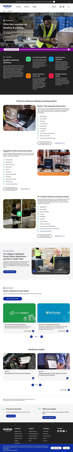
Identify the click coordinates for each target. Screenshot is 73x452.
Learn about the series (44, 143)
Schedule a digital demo (49, 417)
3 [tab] (37, 336)
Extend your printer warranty (11, 49)
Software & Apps (18, 438)
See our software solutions (13, 298)
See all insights (63, 390)
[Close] (69, 1)
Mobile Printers (18, 431)
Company (46, 428)
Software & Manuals (33, 433)
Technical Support (33, 431)
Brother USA (45, 433)
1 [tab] (35, 336)
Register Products (33, 438)
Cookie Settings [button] (56, 448)
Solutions (26, 6)
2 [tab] (36, 336)
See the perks (64, 49)
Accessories (17, 443)
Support (54, 6)
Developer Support (33, 436)
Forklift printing (9, 181)
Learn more (49, 1)
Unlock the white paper (61, 271)
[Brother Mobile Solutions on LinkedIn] (61, 431)
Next (41, 336)
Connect (45, 440)
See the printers (10, 39)
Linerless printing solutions (12, 184)
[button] (19, 213)
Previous (31, 336)
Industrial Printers (18, 436)
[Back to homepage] (4, 11)
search (68, 7)
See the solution (27, 331)
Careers (44, 438)
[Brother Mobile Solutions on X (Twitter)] (66, 431)
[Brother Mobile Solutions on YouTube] (64, 431)
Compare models (58, 143)
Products (18, 6)
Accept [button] (66, 448)
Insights (34, 6)
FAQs (30, 440)
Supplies (16, 440)
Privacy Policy (6, 448)
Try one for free (23, 39)
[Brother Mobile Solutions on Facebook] (58, 431)
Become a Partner (47, 436)
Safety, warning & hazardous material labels (49, 228)
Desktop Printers (18, 433)
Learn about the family (10, 189)
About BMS (45, 431)
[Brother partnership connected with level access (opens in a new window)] (62, 6)
